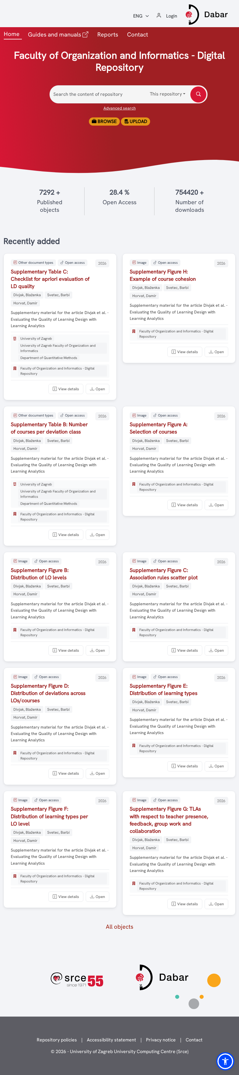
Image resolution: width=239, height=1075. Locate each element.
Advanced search (119, 108)
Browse (106, 121)
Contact (137, 34)
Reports (107, 34)
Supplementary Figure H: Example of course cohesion (163, 275)
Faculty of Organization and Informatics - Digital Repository (57, 371)
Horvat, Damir (25, 303)
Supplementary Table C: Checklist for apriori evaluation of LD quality (50, 278)
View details (68, 388)
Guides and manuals (59, 34)
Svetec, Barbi (58, 294)
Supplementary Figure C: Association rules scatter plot (164, 574)
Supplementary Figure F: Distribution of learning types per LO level (49, 816)
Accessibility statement (111, 1040)
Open (100, 388)
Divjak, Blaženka (27, 294)
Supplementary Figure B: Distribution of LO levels (39, 574)
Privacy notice (161, 1040)
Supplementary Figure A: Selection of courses (158, 428)
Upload (138, 121)
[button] (225, 1061)
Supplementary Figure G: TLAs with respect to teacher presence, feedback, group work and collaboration (169, 819)
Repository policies (57, 1040)
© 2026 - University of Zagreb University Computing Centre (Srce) (120, 1051)
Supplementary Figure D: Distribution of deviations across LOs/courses (48, 693)
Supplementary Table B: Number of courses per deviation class (49, 428)
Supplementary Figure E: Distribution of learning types (163, 689)
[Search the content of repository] (198, 94)
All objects (119, 926)
